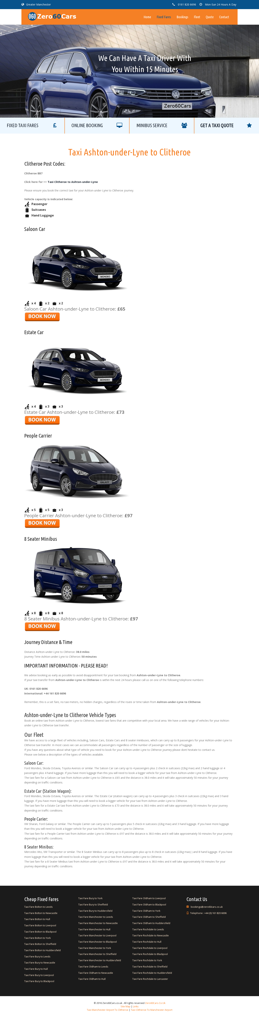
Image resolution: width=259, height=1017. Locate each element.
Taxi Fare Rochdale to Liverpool (149, 948)
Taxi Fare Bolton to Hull (37, 919)
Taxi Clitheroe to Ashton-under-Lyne (73, 182)
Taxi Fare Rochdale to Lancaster (150, 979)
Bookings (182, 17)
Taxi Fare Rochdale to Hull (146, 941)
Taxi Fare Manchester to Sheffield (97, 954)
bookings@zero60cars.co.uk (206, 906)
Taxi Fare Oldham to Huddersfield (151, 923)
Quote (210, 17)
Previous (57, 58)
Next (201, 58)
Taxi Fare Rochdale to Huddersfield (152, 972)
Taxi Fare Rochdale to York (147, 960)
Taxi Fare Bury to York (90, 898)
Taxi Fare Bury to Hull (36, 969)
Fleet (197, 17)
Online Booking (87, 125)
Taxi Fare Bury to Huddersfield (95, 910)
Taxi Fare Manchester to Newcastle (98, 923)
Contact (224, 17)
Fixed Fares (164, 17)
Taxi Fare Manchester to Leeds (95, 917)
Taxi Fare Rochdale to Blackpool (150, 954)
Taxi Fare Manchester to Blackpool (97, 941)
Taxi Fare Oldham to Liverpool (149, 898)
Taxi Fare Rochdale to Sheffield (149, 966)
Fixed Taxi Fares (22, 125)
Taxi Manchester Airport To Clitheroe (107, 1009)
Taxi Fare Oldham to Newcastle (95, 972)
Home (147, 17)
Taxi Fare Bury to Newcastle (39, 962)
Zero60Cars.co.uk (155, 1003)
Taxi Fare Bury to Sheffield (93, 904)
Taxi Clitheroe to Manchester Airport (151, 1009)
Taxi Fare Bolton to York (37, 938)
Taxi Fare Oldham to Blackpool (149, 904)
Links (135, 1006)
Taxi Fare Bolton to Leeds (38, 906)
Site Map (125, 1006)
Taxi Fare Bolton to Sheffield (40, 944)
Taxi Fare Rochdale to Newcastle (150, 935)
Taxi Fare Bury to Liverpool (39, 975)
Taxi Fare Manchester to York (94, 948)
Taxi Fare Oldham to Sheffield (149, 917)
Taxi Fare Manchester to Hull (94, 929)
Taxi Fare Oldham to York (146, 910)
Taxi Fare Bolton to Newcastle (40, 913)
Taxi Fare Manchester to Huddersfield (99, 960)
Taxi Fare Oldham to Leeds (93, 966)
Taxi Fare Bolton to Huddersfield (42, 950)
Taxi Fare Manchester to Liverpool (97, 935)
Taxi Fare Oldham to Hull (92, 979)
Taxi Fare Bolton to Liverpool (40, 925)
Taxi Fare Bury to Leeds (37, 956)
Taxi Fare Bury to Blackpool (39, 981)
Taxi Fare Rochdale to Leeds (148, 929)
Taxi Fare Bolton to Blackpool (40, 931)
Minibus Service (152, 125)
